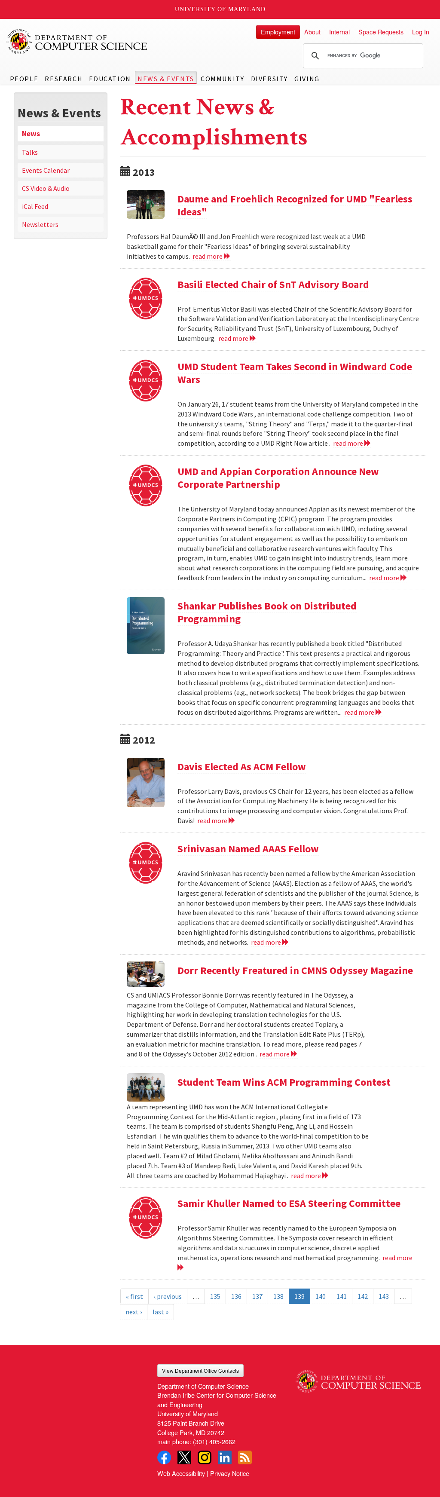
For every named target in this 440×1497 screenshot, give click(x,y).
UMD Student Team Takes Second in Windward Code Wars (294, 373)
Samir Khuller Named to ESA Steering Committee (288, 1203)
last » (160, 1311)
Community (222, 78)
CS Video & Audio (46, 188)
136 (236, 1296)
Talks (30, 152)
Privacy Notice (229, 1473)
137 (257, 1296)
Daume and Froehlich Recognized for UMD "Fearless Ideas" (294, 205)
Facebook (164, 1457)
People (24, 78)
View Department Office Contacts (200, 1370)
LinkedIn (225, 1457)
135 (215, 1296)
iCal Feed (35, 206)
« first (134, 1296)
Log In (420, 31)
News (31, 133)
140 (320, 1296)
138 (278, 1296)
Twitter (184, 1457)
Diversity (269, 78)
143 (384, 1296)
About (312, 31)
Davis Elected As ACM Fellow (241, 766)
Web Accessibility (181, 1473)
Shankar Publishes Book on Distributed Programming (267, 612)
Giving (307, 78)
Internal (339, 31)
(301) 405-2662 (214, 1441)
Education (110, 78)
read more (208, 256)
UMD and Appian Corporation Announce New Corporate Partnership (278, 478)
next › (133, 1311)
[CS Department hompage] (358, 1378)
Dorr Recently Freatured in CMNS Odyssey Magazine (295, 970)
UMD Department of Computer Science (77, 41)
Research (63, 78)
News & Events (166, 78)
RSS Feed (245, 1457)
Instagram (204, 1457)
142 (363, 1296)
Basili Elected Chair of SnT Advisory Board (273, 284)
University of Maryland (220, 9)
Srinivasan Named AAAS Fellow (248, 848)
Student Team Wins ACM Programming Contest (284, 1082)
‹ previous (168, 1296)
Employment (278, 31)
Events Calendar (46, 170)
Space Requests (380, 31)
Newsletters (40, 224)
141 (341, 1296)
